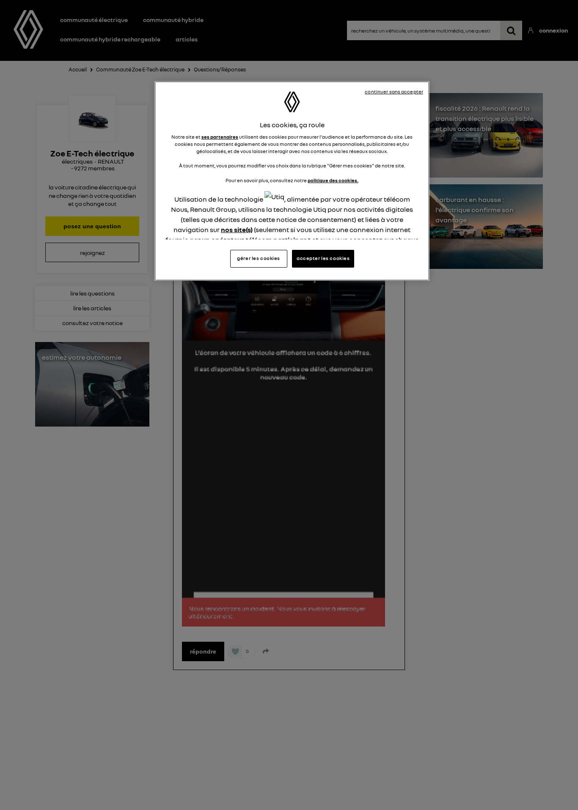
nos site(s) (237, 229)
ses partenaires (219, 137)
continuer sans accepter (394, 92)
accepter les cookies (323, 258)
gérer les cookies (258, 258)
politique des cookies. (333, 180)
